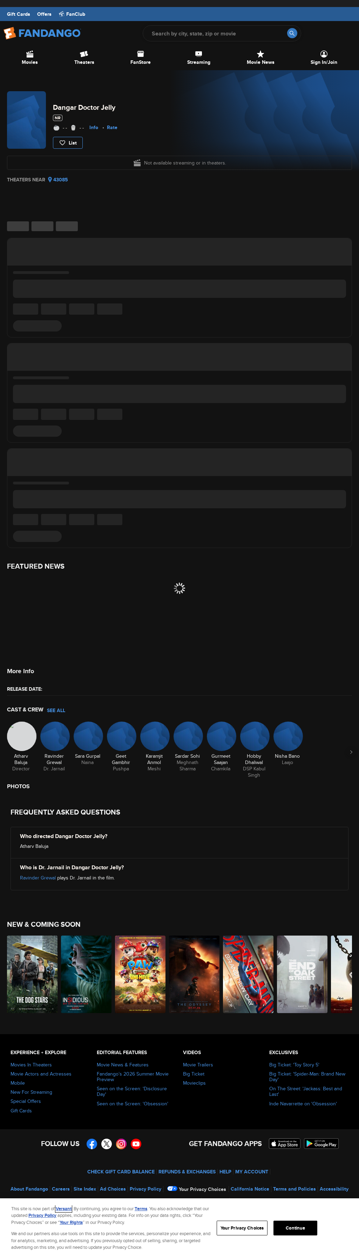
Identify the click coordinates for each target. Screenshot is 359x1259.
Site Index (85, 1188)
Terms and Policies (294, 1188)
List (73, 142)
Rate (112, 127)
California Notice (250, 1188)
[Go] (292, 33)
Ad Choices (113, 1188)
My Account (251, 1171)
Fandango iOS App (284, 1143)
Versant (64, 1208)
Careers (61, 1188)
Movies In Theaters (31, 1064)
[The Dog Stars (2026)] (32, 974)
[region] (179, 1228)
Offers (44, 14)
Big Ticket (193, 1073)
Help (225, 1171)
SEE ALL (56, 710)
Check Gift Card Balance (121, 1171)
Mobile (18, 1082)
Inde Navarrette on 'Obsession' (303, 1103)
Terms (141, 1208)
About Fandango (29, 1188)
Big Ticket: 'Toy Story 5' (294, 1064)
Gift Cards (18, 14)
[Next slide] (351, 752)
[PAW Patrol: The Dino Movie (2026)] (140, 974)
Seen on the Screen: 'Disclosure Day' (132, 1091)
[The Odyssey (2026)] (194, 974)
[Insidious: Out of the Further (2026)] (86, 974)
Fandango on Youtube (136, 1144)
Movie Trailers (198, 1064)
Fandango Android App (321, 1143)
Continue (295, 1228)
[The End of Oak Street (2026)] (302, 974)
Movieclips (194, 1082)
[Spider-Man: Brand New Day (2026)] (248, 974)
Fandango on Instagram (121, 1144)
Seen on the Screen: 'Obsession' (132, 1103)
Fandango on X (106, 1144)
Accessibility (334, 1188)
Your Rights (71, 1222)
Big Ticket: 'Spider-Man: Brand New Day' (307, 1076)
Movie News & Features (123, 1064)
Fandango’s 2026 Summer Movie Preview (133, 1076)
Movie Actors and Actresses (41, 1073)
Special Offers (26, 1101)
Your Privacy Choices (202, 1189)
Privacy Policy (145, 1188)
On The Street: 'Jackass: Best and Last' (305, 1091)
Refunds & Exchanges (187, 1171)
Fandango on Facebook (92, 1144)
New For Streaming (31, 1092)
